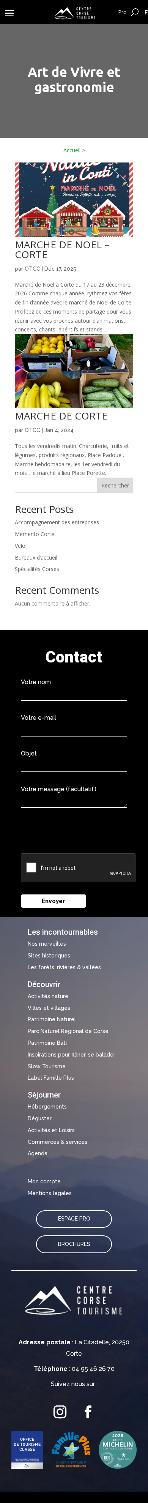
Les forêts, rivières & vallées (64, 967)
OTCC (32, 269)
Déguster (40, 1118)
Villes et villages (49, 1008)
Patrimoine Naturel (52, 1019)
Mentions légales (50, 1193)
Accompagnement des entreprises (57, 522)
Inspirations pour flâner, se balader (71, 1055)
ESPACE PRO (74, 1219)
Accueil (71, 150)
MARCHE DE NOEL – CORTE (62, 249)
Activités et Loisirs (51, 1130)
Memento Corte (34, 534)
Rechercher (115, 485)
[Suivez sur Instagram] (60, 1412)
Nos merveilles (47, 944)
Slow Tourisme (47, 1066)
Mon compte (44, 1181)
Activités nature (48, 996)
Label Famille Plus (51, 1078)
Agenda (37, 1153)
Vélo (20, 545)
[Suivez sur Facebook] (88, 1412)
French (146, 12)
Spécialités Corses (37, 568)
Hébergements (47, 1107)
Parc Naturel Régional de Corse (68, 1031)
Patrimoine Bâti (47, 1043)
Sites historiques (49, 956)
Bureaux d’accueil (36, 557)
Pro (122, 12)
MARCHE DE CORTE (61, 416)
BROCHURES (74, 1244)
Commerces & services (57, 1142)
